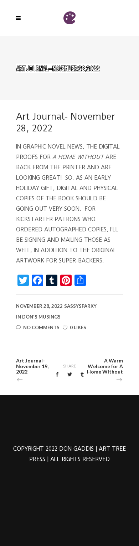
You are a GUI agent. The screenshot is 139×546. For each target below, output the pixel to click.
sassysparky (80, 306)
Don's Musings (41, 317)
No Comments (41, 327)
